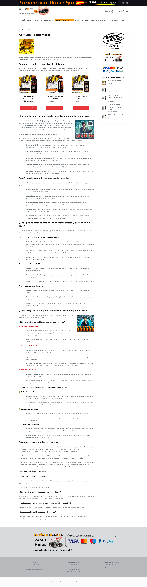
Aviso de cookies (73, 569)
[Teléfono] (127, 3)
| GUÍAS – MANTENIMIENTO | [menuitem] (99, 20)
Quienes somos (73, 562)
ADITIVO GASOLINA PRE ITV (115, 116)
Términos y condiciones (73, 571)
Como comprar (35, 567)
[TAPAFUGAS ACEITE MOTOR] (81, 84)
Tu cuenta (35, 564)
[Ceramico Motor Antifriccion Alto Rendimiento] (28, 84)
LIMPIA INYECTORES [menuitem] (81, 20)
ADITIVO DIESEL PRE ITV (115, 89)
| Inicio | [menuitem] (22, 20)
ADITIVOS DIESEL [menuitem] (32, 20)
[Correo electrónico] (123, 3)
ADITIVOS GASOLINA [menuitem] (47, 20)
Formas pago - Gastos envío (35, 569)
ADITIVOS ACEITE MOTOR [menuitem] (64, 20)
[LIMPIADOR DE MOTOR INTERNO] (55, 84)
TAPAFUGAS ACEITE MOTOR (114, 82)
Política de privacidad (73, 567)
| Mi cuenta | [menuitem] (115, 20)
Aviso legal (73, 564)
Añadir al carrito (29, 108)
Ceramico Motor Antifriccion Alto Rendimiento (28, 99)
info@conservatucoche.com (111, 567)
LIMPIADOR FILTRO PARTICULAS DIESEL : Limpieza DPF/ (115, 107)
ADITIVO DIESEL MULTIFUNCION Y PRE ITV (115, 97)
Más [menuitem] (122, 20)
